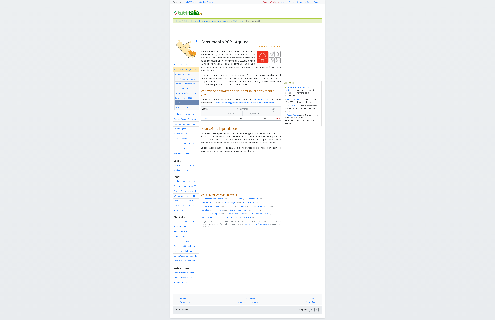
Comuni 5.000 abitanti (184, 261)
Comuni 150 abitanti (183, 251)
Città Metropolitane (182, 236)
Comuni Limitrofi (181, 148)
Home (178, 21)
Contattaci (310, 302)
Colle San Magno (231, 202)
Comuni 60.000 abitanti (185, 246)
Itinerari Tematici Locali (184, 278)
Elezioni (292, 2)
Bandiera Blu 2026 (271, 2)
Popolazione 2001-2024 (184, 74)
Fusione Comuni (181, 210)
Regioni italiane (180, 231)
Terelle (232, 206)
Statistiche (301, 2)
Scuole (310, 2)
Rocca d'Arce (248, 217)
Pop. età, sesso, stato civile (185, 79)
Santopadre (209, 217)
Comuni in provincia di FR (184, 221)
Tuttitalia (177, 2)
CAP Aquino (291, 106)
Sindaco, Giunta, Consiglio (185, 114)
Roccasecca (251, 202)
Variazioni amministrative (247, 302)
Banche (317, 2)
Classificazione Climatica (184, 143)
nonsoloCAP (187, 2)
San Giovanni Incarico (242, 210)
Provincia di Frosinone (210, 21)
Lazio (193, 21)
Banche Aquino (180, 134)
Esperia (222, 210)
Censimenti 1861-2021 (183, 98)
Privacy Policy (185, 302)
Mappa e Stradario (182, 153)
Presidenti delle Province (185, 201)
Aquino (226, 21)
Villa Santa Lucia (211, 202)
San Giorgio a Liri (263, 206)
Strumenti (311, 299)
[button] (311, 310)
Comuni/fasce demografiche (185, 256)
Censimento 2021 (181, 103)
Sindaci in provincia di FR (184, 181)
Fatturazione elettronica (184, 124)
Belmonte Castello (263, 214)
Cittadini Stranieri (181, 88)
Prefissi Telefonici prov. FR (185, 191)
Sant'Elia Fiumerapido (213, 214)
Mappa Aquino (293, 115)
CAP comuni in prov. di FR (184, 196)
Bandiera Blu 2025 (181, 282)
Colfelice (208, 210)
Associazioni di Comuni (184, 273)
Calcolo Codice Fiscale (203, 2)
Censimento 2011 (181, 107)
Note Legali (184, 299)
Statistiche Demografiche (185, 69)
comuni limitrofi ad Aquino (257, 224)
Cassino (246, 206)
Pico (260, 210)
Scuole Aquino (180, 129)
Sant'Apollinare (228, 217)
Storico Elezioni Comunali (185, 119)
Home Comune (180, 64)
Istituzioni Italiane (247, 299)
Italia (186, 21)
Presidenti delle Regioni (184, 206)
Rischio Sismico (180, 138)
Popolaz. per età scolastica (185, 84)
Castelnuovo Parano (239, 214)
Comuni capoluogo (182, 241)
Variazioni (284, 2)
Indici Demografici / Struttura (185, 93)
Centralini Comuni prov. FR (185, 186)
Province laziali (180, 226)
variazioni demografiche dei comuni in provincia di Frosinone (244, 102)
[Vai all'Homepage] (188, 12)
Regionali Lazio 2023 (182, 170)
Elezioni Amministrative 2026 (185, 165)
